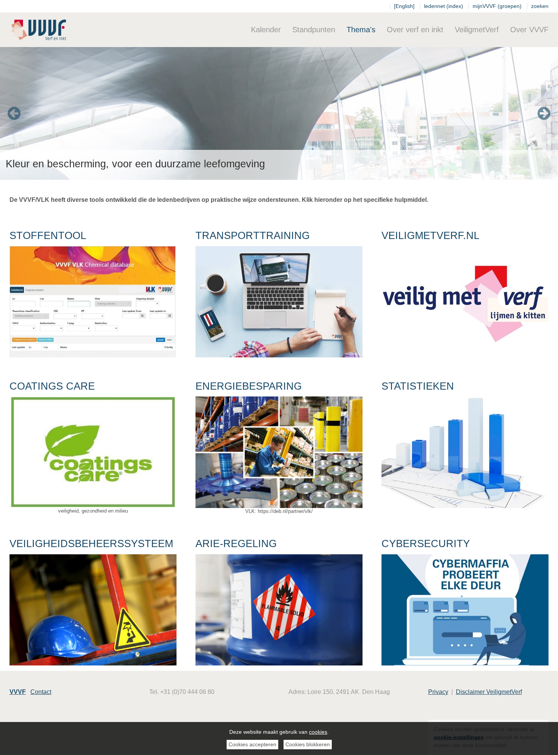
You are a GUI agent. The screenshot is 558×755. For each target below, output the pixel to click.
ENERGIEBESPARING (248, 386)
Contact (40, 692)
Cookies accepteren (252, 744)
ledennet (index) (443, 6)
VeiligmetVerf (477, 29)
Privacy (438, 692)
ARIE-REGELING (236, 543)
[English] (404, 6)
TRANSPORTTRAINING (252, 235)
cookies (318, 732)
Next (544, 113)
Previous (14, 113)
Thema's (361, 29)
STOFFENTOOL (47, 235)
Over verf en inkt (415, 29)
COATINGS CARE (52, 386)
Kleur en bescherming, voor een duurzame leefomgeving (135, 164)
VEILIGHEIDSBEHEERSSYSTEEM (91, 543)
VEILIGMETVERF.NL (430, 235)
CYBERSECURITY (425, 543)
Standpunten (313, 29)
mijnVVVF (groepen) (497, 6)
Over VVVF (529, 29)
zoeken (540, 6)
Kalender (266, 29)
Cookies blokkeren (307, 744)
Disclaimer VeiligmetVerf (489, 692)
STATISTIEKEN (417, 386)
